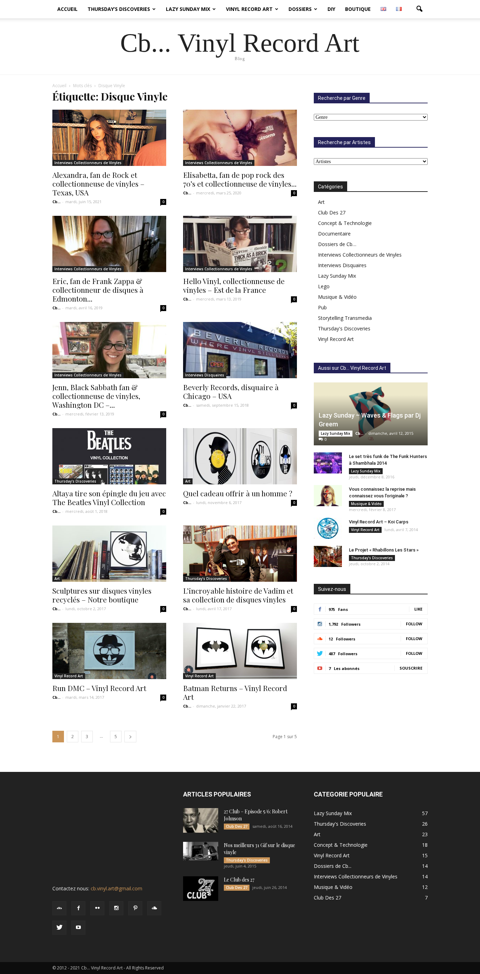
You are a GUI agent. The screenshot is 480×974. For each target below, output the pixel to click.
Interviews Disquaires (204, 375)
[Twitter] (59, 928)
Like (418, 609)
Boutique (358, 9)
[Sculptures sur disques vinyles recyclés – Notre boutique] (109, 553)
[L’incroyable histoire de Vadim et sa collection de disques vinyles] (240, 553)
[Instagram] (116, 908)
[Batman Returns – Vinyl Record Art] (240, 651)
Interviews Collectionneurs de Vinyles (88, 162)
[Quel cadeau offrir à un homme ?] (240, 456)
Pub (322, 307)
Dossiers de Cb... (332, 866)
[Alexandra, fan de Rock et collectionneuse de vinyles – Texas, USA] (109, 138)
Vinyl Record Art (249, 9)
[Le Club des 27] (200, 888)
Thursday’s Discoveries (118, 9)
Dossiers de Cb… (337, 244)
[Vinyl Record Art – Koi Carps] (328, 528)
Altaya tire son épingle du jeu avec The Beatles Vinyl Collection (109, 497)
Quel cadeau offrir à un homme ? (237, 493)
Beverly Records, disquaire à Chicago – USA (231, 391)
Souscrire (411, 668)
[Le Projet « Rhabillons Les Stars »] (328, 556)
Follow (414, 623)
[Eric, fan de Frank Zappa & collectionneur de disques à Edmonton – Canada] (109, 244)
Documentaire (334, 233)
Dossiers (300, 9)
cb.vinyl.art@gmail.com (116, 888)
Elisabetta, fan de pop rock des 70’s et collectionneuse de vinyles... (240, 179)
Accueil (67, 9)
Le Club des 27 (239, 879)
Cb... (56, 201)
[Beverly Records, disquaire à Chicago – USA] (240, 350)
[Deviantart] (59, 908)
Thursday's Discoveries (75, 481)
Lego (324, 286)
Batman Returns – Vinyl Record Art (235, 692)
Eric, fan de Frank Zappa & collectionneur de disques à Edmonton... (97, 289)
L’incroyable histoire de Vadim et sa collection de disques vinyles (238, 595)
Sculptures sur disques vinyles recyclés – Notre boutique (101, 595)
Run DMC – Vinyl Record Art (99, 688)
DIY (331, 9)
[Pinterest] (135, 908)
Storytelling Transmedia (345, 318)
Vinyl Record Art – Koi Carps (378, 521)
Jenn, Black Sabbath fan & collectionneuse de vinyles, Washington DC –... (96, 395)
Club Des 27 (331, 212)
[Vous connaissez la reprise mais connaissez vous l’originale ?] (328, 495)
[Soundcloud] (154, 908)
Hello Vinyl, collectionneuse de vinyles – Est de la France (234, 285)
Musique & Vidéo (337, 297)
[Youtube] (78, 928)
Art (187, 481)
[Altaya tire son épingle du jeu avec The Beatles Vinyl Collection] (109, 456)
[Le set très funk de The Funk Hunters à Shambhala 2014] (328, 462)
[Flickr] (97, 908)
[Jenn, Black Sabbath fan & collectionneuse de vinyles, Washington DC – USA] (109, 350)
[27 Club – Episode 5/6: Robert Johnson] (200, 820)
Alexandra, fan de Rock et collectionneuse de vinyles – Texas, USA (98, 183)
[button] (419, 9)
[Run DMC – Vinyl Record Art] (109, 651)
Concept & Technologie (345, 223)
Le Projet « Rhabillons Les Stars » (384, 550)
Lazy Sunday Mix (188, 9)
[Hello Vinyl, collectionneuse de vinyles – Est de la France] (240, 244)
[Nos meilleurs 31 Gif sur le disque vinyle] (200, 851)
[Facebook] (78, 908)
